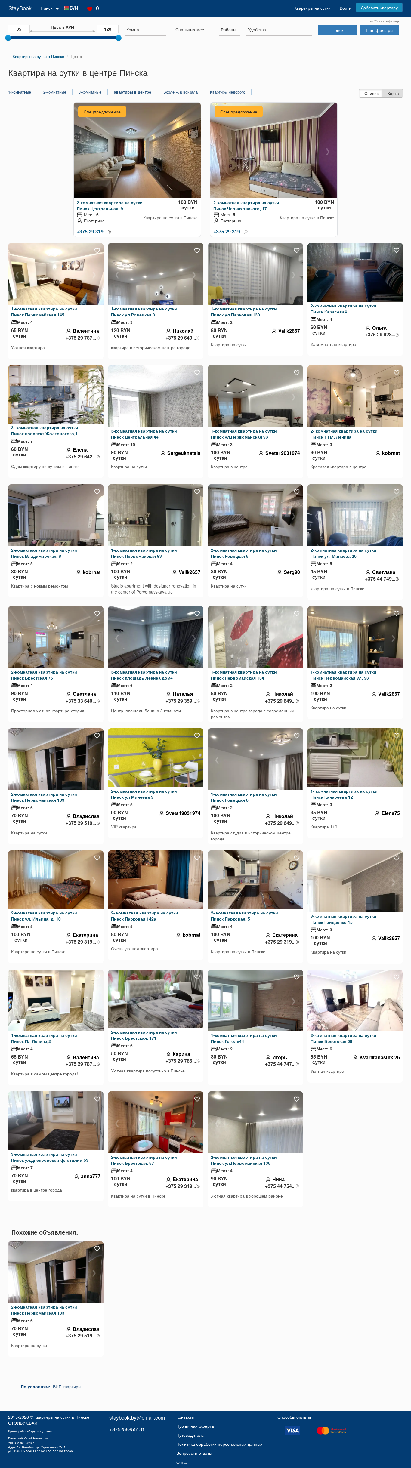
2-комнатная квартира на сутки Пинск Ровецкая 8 (244, 553)
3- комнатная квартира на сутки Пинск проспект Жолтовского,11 (45, 430)
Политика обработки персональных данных (219, 1444)
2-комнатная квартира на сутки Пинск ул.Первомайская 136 (244, 1160)
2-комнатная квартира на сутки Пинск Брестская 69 (343, 1038)
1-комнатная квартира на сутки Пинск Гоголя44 (244, 1038)
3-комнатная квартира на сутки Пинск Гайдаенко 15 (343, 919)
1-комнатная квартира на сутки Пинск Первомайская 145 (44, 312)
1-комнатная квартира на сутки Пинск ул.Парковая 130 (244, 312)
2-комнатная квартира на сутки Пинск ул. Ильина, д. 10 (44, 916)
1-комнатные (19, 92)
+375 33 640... (81, 701)
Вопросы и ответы (194, 1453)
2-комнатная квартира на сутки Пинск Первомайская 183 (44, 797)
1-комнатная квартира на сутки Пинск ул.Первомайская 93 (244, 434)
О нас (182, 1462)
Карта (393, 93)
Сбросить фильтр (386, 21)
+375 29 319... (92, 231)
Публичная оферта (195, 1426)
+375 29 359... (180, 701)
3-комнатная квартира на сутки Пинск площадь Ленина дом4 (144, 675)
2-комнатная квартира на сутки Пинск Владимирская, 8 (44, 553)
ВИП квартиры (67, 1386)
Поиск (337, 30)
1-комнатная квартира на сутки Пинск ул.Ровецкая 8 (144, 312)
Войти (345, 8)
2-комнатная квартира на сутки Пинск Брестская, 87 (144, 1160)
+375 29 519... (81, 823)
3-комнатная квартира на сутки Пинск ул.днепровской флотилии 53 (49, 1157)
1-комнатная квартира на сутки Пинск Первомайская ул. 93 (343, 675)
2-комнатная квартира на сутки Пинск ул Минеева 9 (144, 794)
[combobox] (145, 30)
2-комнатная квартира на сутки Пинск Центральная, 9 (110, 205)
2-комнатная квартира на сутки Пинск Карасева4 (343, 309)
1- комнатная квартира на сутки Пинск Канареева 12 (344, 794)
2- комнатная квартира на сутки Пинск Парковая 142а (144, 916)
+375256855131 (127, 1429)
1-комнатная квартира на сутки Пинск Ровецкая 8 (244, 797)
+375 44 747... (280, 1064)
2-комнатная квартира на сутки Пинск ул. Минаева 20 (343, 553)
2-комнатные (54, 92)
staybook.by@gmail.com (137, 1417)
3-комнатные (90, 92)
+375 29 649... (180, 338)
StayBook (20, 8)
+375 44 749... (380, 578)
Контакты (185, 1417)
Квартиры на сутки (312, 8)
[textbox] (190, 29)
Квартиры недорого (227, 92)
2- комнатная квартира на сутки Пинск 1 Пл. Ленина (344, 434)
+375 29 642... (81, 456)
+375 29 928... (380, 334)
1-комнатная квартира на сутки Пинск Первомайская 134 (244, 675)
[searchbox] (145, 29)
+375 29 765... (180, 1061)
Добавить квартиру (379, 8)
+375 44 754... (280, 1186)
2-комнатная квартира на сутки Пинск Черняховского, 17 (246, 205)
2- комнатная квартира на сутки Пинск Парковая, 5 (244, 916)
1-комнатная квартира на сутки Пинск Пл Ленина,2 (44, 1038)
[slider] (8, 38)
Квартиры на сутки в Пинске (61, 1417)
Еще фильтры (379, 30)
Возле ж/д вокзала (180, 92)
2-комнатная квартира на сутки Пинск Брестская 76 (44, 675)
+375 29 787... (81, 338)
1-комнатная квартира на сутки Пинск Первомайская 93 (144, 553)
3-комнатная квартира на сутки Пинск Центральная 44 (144, 434)
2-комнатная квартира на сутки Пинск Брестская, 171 (144, 1035)
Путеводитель (190, 1435)
